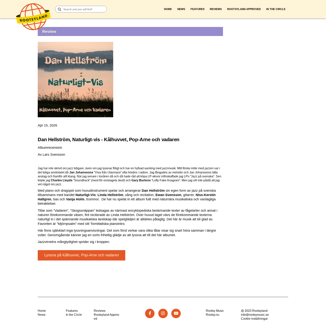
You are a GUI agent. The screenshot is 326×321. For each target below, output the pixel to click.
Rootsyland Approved (244, 9)
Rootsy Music (215, 310)
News (181, 9)
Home (168, 9)
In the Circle (74, 314)
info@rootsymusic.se (255, 314)
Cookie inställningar (254, 318)
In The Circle (275, 9)
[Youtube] (176, 313)
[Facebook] (150, 313)
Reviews (216, 9)
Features (198, 9)
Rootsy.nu (212, 314)
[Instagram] (163, 313)
